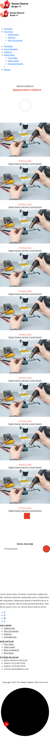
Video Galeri (13, 61)
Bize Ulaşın (9, 653)
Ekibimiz (11, 37)
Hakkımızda (13, 34)
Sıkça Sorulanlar (15, 40)
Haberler (8, 52)
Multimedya (9, 55)
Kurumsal (8, 31)
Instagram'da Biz (15, 63)
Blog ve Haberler (11, 650)
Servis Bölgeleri (11, 49)
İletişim (7, 69)
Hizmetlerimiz (10, 637)
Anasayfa (8, 28)
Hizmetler (8, 46)
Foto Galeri (13, 58)
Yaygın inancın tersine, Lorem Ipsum (25, 163)
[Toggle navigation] (1, 26)
